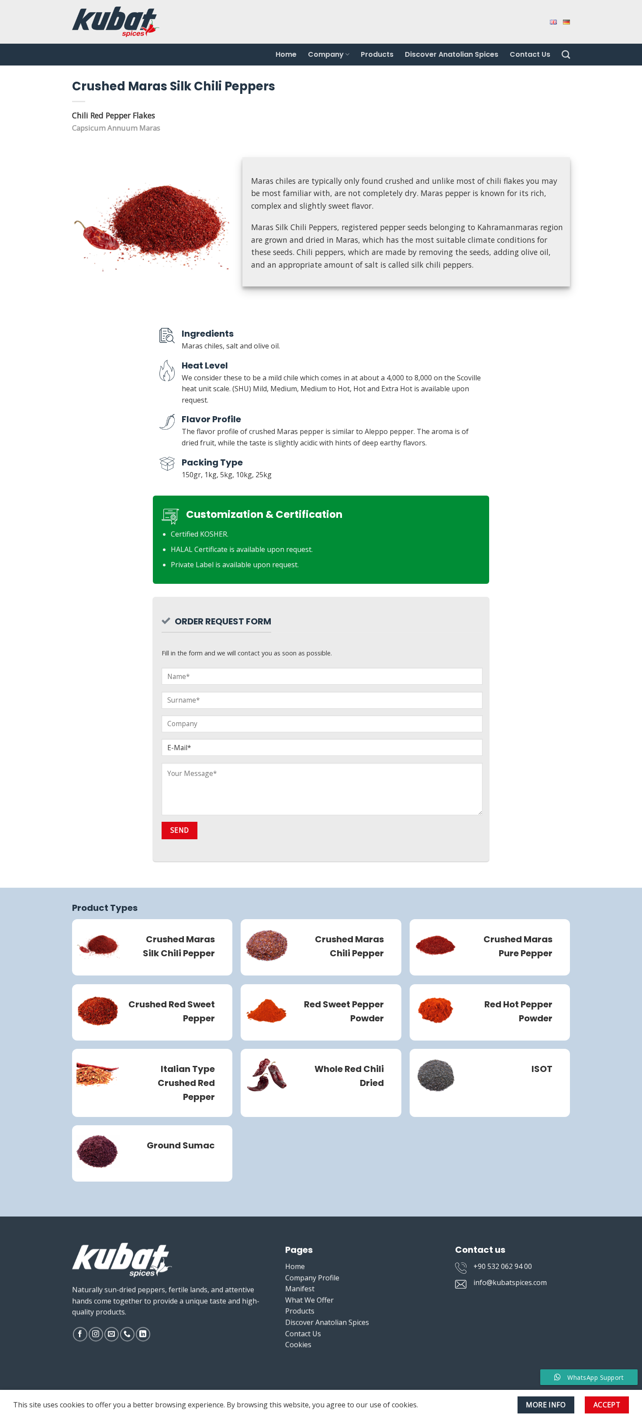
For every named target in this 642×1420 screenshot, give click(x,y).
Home (286, 54)
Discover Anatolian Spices (451, 54)
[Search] (566, 54)
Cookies (298, 1344)
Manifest (299, 1288)
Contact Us (530, 54)
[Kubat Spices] (115, 21)
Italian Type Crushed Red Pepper (186, 1083)
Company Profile (312, 1277)
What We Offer (309, 1300)
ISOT (542, 1069)
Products (377, 54)
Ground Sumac (181, 1145)
